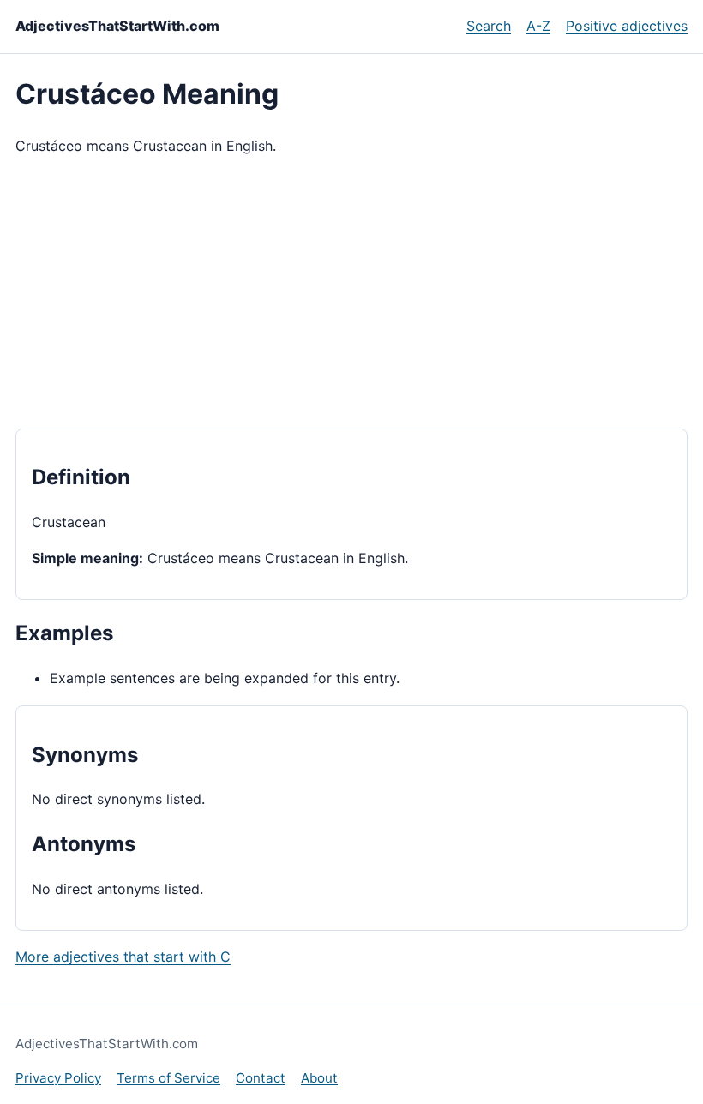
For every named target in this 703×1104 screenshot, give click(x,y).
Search (488, 25)
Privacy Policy (58, 1078)
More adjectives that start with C (123, 956)
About (319, 1078)
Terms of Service (168, 1078)
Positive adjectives (627, 25)
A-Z (538, 25)
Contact (260, 1078)
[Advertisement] (351, 293)
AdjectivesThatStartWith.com (117, 25)
